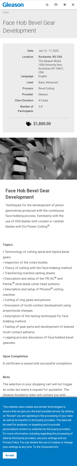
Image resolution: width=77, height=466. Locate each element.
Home (6, 12)
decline (34, 442)
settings (13, 446)
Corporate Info (49, 446)
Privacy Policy (11, 442)
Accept (9, 455)
